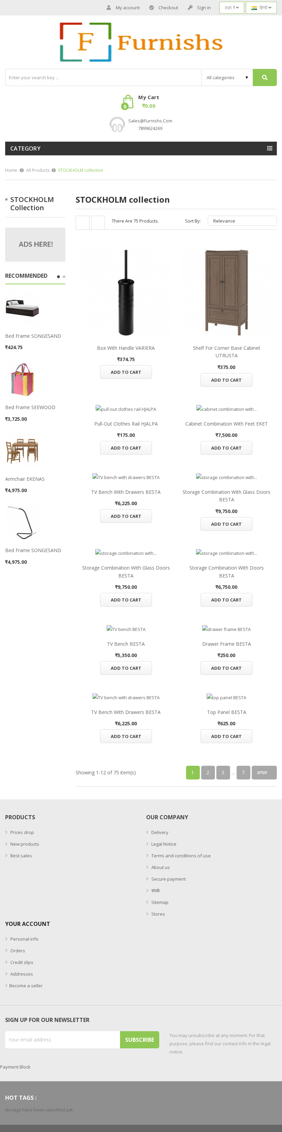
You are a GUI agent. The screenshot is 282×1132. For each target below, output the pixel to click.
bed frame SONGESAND (33, 336)
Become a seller (26, 985)
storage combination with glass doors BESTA (226, 496)
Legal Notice (163, 844)
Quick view (126, 292)
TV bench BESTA (126, 644)
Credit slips (21, 962)
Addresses (21, 974)
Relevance (241, 220)
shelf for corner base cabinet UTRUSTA (226, 352)
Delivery (159, 832)
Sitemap (159, 902)
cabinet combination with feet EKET (226, 423)
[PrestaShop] (35, 244)
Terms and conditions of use (180, 856)
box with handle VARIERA (126, 348)
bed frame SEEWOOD (30, 407)
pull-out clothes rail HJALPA (126, 423)
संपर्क (155, 890)
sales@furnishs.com (150, 121)
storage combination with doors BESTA (226, 571)
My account (128, 7)
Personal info (24, 939)
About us (160, 867)
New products (24, 844)
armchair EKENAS (25, 479)
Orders (17, 951)
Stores (157, 914)
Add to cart (126, 372)
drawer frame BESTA (226, 644)
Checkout (168, 7)
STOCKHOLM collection (32, 203)
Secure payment (168, 879)
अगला (264, 772)
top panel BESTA (226, 712)
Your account (27, 924)
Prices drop (21, 832)
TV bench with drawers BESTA (126, 492)
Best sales (20, 856)
